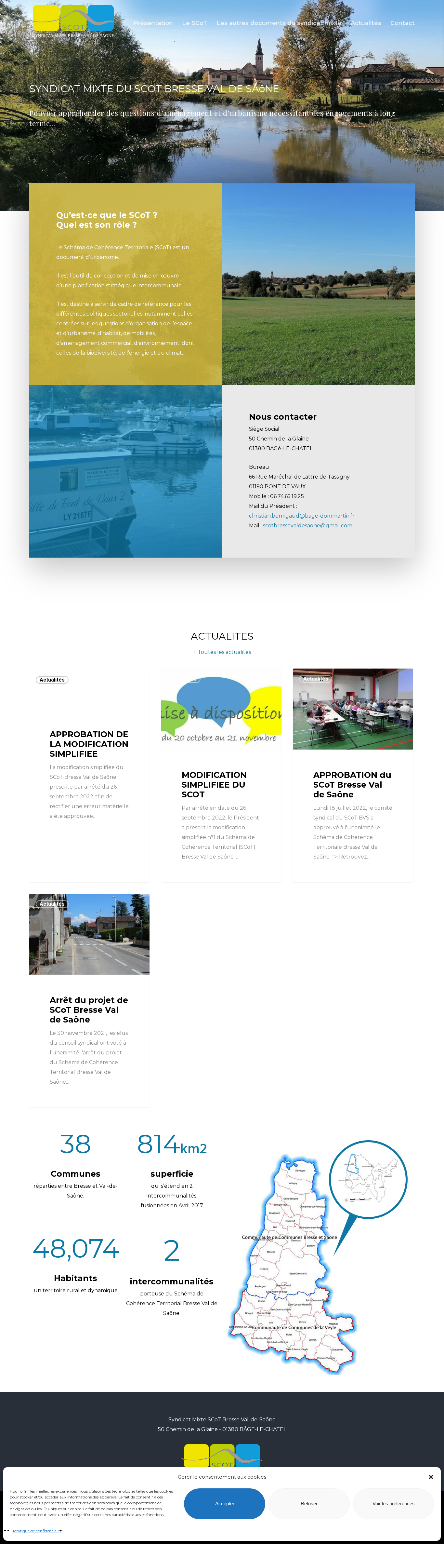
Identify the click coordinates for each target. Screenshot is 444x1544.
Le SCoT (194, 23)
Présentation (153, 23)
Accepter (224, 1504)
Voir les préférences (393, 1504)
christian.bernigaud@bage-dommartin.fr (302, 516)
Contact (402, 23)
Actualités (366, 23)
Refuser (309, 1504)
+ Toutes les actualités (222, 652)
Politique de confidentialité (37, 1530)
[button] (431, 1477)
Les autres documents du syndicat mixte (279, 23)
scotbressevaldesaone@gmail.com (307, 525)
